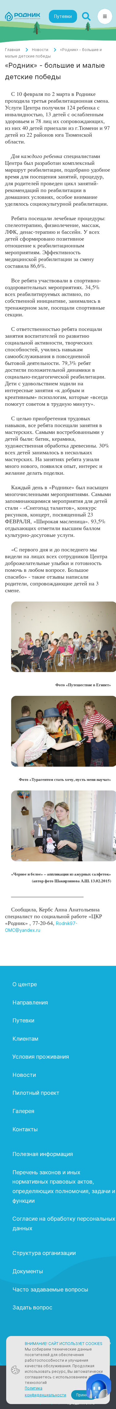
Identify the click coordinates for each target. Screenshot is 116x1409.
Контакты (25, 1129)
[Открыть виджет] (98, 1386)
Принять (84, 1395)
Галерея (23, 1111)
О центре (24, 984)
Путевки (63, 16)
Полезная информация (42, 1154)
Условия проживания (40, 1056)
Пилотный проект (35, 1093)
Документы (27, 1271)
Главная (12, 49)
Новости (40, 49)
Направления (30, 1002)
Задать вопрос (32, 1307)
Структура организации (44, 1253)
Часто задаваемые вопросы (50, 1289)
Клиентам (25, 1038)
